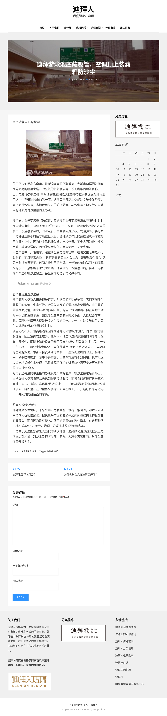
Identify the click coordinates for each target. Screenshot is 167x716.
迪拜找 (119, 677)
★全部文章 (26, 451)
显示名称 (18, 551)
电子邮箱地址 (20, 565)
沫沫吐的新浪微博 (125, 634)
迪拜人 (83, 9)
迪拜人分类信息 (124, 648)
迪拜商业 (110, 27)
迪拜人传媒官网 (124, 641)
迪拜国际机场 (123, 670)
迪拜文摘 (96, 27)
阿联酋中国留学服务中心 (129, 684)
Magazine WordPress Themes (75, 709)
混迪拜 (67, 27)
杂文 (34, 451)
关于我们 (54, 27)
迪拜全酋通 (121, 662)
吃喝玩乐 (81, 27)
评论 (16, 505)
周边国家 (125, 27)
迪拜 (56, 451)
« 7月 (118, 195)
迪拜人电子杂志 (124, 655)
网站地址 (18, 581)
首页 (41, 27)
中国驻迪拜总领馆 (125, 627)
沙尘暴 (50, 451)
